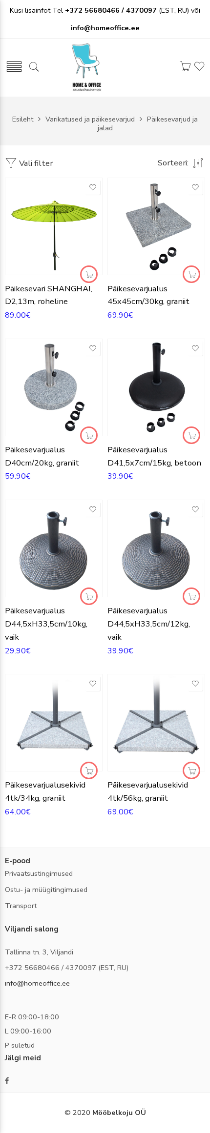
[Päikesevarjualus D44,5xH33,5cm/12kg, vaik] (156, 548)
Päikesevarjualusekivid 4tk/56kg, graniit (147, 791)
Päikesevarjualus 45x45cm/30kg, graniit (148, 295)
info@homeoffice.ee (37, 983)
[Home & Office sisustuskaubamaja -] (86, 66)
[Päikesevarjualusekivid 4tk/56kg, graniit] (156, 722)
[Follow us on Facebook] (7, 1081)
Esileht (22, 119)
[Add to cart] (89, 274)
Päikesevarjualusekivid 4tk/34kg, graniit (45, 791)
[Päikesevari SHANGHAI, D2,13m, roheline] (54, 226)
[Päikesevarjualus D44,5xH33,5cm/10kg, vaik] (54, 548)
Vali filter (35, 163)
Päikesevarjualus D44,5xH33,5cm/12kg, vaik (148, 623)
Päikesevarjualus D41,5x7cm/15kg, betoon (154, 456)
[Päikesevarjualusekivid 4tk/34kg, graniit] (54, 722)
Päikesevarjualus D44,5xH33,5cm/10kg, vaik (46, 623)
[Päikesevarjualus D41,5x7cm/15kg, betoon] (156, 387)
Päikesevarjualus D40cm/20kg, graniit (42, 456)
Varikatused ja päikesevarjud (90, 119)
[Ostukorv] (185, 69)
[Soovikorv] (199, 70)
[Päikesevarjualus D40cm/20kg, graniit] (54, 387)
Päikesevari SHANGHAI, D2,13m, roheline (48, 295)
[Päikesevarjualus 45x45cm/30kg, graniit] (156, 226)
